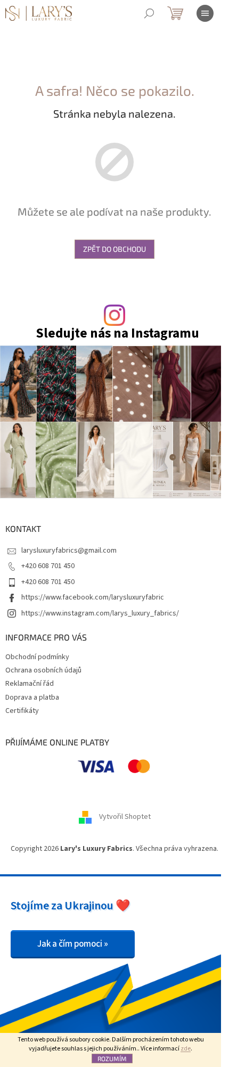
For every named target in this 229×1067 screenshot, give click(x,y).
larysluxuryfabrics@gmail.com (69, 550)
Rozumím (112, 1058)
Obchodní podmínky (37, 657)
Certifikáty (22, 710)
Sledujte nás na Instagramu (117, 333)
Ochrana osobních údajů (43, 670)
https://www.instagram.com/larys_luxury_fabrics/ (100, 613)
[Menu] (205, 13)
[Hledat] (149, 13)
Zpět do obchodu (114, 248)
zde (186, 1048)
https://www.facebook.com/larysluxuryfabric (92, 597)
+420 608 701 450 (48, 566)
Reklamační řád (29, 683)
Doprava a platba (32, 697)
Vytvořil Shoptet (125, 816)
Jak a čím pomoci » (72, 944)
